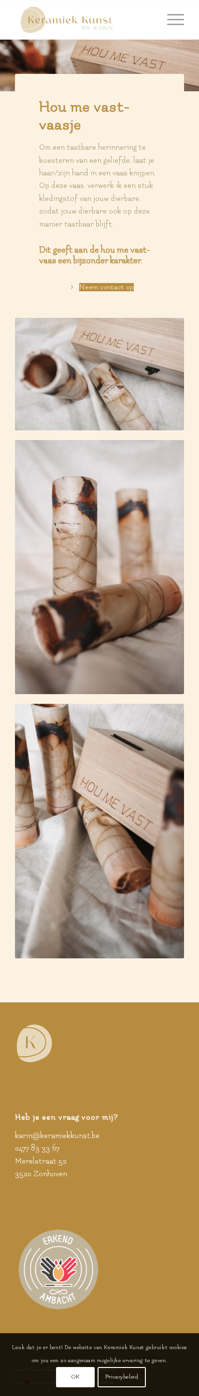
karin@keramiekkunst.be (57, 1135)
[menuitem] (170, 19)
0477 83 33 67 (37, 1148)
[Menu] (170, 19)
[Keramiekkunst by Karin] (82, 19)
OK (75, 1377)
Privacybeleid (122, 1377)
